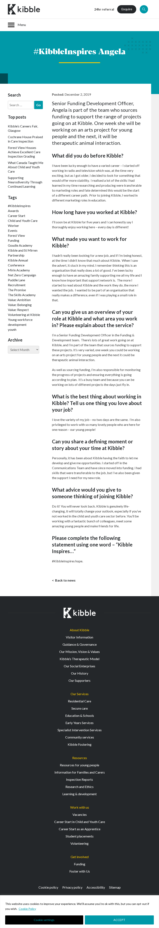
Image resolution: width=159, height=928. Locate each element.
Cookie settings (44, 920)
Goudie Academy (20, 245)
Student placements (80, 836)
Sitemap (115, 887)
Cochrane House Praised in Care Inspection (25, 139)
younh (12, 329)
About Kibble (79, 630)
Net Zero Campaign (22, 275)
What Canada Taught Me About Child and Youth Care (25, 167)
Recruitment (16, 285)
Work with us (79, 807)
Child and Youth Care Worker (22, 223)
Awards (13, 211)
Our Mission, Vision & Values (79, 652)
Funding (13, 240)
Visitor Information (79, 637)
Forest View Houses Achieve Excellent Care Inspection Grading (24, 152)
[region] (79, 911)
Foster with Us (79, 871)
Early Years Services (79, 723)
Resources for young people (79, 765)
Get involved (80, 857)
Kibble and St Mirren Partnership (22, 252)
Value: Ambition (19, 300)
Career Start (16, 216)
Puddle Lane (16, 280)
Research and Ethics (79, 787)
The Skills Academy (22, 295)
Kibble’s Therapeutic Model (79, 659)
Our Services (80, 694)
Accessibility (96, 887)
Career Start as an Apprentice (79, 829)
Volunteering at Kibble (24, 315)
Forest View (16, 235)
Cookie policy (48, 887)
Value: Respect (18, 310)
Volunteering (79, 843)
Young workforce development (20, 322)
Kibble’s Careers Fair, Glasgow (23, 128)
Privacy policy (72, 887)
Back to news (65, 580)
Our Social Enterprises (79, 666)
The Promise (17, 290)
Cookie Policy (27, 908)
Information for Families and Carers (79, 772)
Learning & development (79, 794)
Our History (79, 673)
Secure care (79, 708)
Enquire (126, 9)
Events (12, 230)
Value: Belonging (20, 305)
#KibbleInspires (19, 206)
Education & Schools (79, 715)
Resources (79, 758)
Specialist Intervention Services (80, 730)
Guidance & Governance (80, 644)
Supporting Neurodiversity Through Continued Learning (25, 182)
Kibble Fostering (80, 744)
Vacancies (79, 814)
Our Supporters (79, 680)
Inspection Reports (79, 779)
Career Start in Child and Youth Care (79, 822)
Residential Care (79, 701)
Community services (79, 737)
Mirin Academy (19, 270)
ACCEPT (119, 920)
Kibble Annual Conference (18, 262)
